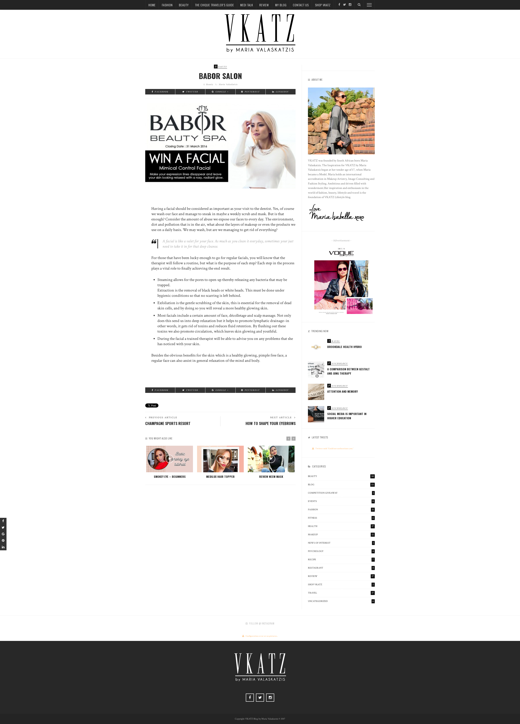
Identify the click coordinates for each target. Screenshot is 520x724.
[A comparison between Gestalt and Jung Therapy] (316, 369)
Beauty (184, 5)
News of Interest (341, 542)
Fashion (167, 5)
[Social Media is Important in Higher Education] (316, 413)
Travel (341, 592)
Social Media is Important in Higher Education (346, 416)
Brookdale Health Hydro (344, 347)
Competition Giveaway (341, 492)
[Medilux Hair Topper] (220, 459)
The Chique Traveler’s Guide (214, 5)
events (341, 501)
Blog (341, 484)
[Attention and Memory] (316, 391)
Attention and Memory (342, 391)
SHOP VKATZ (322, 5)
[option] (169, 462)
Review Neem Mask (271, 476)
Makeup (341, 534)
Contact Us (301, 5)
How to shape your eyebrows (271, 423)
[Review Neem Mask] (271, 459)
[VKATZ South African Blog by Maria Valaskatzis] (260, 33)
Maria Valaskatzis (228, 84)
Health (341, 526)
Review (264, 5)
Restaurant (341, 567)
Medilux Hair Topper (220, 476)
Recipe (341, 559)
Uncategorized (341, 601)
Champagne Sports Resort (168, 423)
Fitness (341, 517)
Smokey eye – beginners (170, 476)
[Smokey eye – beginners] (169, 459)
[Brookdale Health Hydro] (316, 346)
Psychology (341, 551)
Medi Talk (246, 5)
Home (152, 5)
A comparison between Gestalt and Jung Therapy (348, 371)
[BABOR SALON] (220, 145)
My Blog (281, 5)
